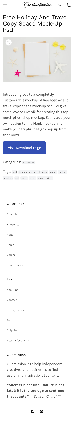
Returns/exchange (18, 340)
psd (17, 178)
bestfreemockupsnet (29, 171)
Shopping (13, 214)
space (24, 178)
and (15, 171)
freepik (53, 171)
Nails (10, 234)
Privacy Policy (15, 310)
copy (44, 171)
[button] (5, 4)
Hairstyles (13, 224)
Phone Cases (15, 265)
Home (10, 245)
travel (32, 178)
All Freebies (28, 162)
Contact (12, 300)
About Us (12, 290)
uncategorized (45, 178)
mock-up (8, 178)
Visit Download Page (24, 147)
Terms (10, 320)
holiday (63, 171)
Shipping (12, 330)
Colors (11, 255)
